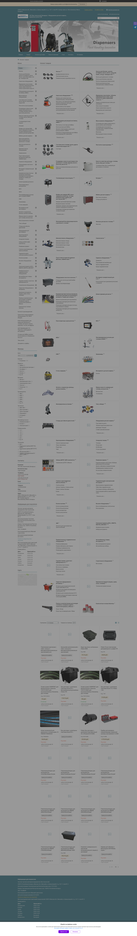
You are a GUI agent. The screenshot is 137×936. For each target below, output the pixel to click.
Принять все (63, 931)
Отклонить (75, 931)
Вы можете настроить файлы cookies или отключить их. (68, 928)
